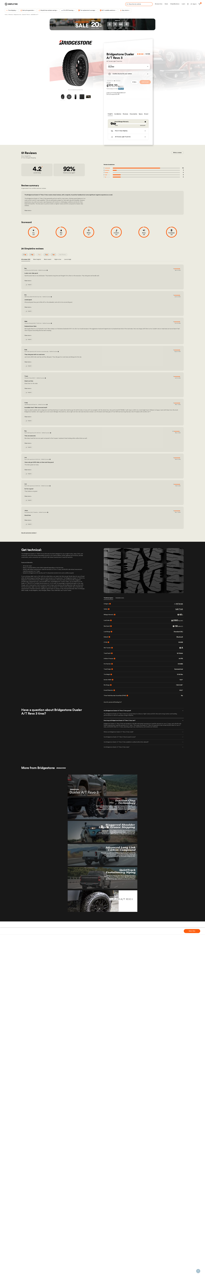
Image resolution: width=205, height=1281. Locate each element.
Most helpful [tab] (37, 284)
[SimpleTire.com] (11, 4)
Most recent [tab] (47, 284)
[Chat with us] (198, 1271)
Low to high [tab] (67, 284)
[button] (128, 66)
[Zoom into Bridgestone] (75, 67)
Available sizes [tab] (120, 622)
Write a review (177, 151)
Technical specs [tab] (108, 622)
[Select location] (188, 4)
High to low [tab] (57, 284)
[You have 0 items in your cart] (199, 4)
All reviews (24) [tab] (25, 284)
